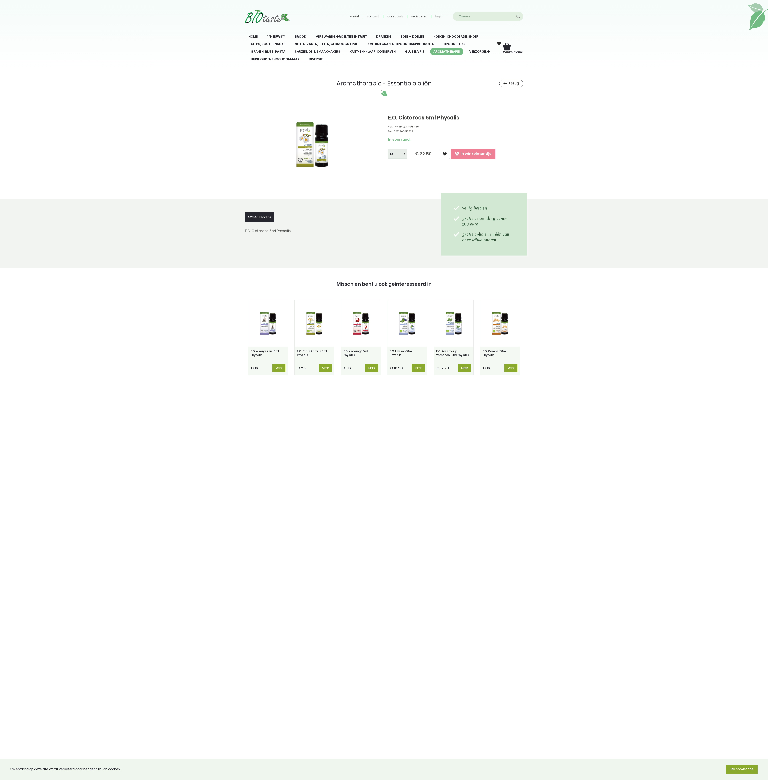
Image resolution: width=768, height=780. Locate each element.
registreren (419, 16)
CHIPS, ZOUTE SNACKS (268, 44)
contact (373, 16)
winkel (354, 16)
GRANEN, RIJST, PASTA (268, 51)
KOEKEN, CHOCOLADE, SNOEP (456, 36)
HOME (253, 36)
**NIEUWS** (276, 36)
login (438, 16)
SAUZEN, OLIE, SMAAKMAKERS (317, 51)
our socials (395, 16)
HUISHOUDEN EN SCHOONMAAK (275, 59)
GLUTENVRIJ (414, 51)
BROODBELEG (454, 44)
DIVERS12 (316, 59)
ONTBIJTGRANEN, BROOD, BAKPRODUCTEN (401, 44)
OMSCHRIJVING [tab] (259, 217)
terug (514, 83)
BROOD (300, 36)
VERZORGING (479, 51)
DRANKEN (383, 36)
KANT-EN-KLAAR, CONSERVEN (373, 51)
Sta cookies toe (742, 769)
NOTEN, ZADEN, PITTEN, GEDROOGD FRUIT (327, 44)
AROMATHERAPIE (446, 51)
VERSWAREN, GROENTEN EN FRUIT (341, 36)
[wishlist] (445, 154)
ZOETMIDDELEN (412, 36)
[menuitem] (253, 36)
